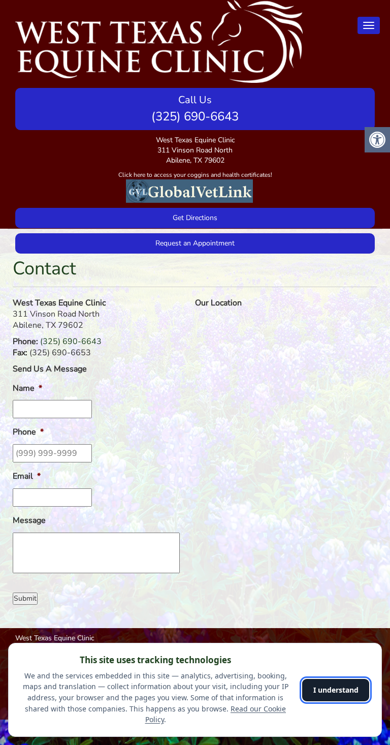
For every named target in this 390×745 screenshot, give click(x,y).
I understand (336, 690)
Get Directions (195, 218)
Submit (25, 598)
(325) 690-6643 (195, 116)
